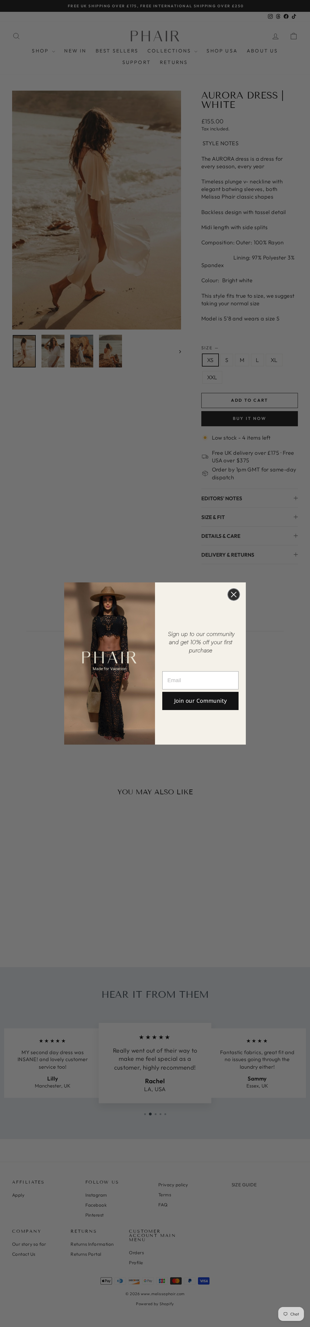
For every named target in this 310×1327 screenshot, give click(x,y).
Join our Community (200, 701)
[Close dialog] (234, 594)
